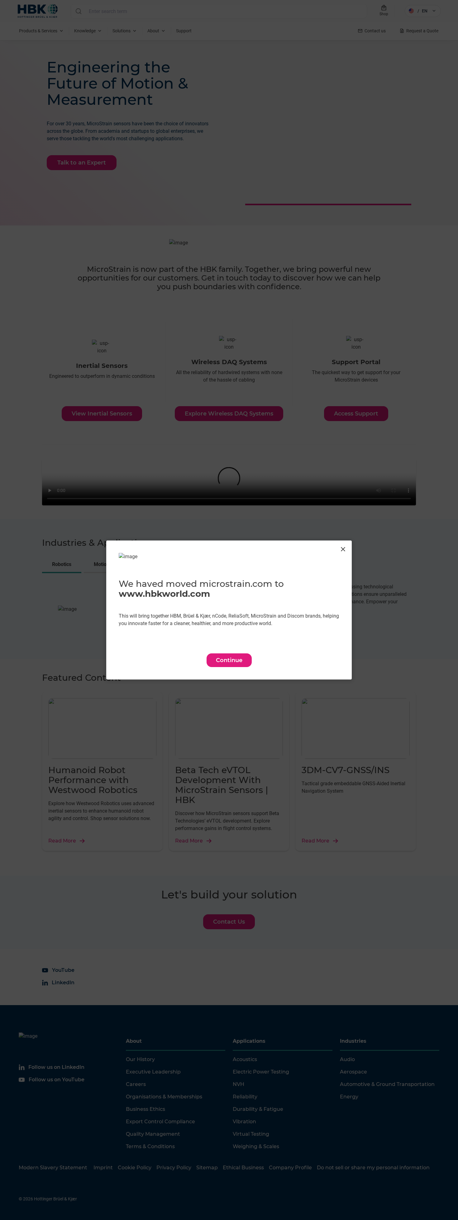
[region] (229, 610)
